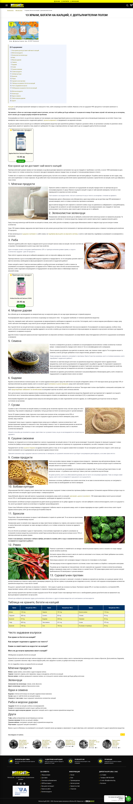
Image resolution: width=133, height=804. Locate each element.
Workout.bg (10, 10)
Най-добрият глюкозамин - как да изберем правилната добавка (47, 743)
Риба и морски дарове (18, 98)
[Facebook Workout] (17, 783)
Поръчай (21, 161)
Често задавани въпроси (19, 85)
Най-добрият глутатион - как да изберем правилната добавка (94, 743)
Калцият (11, 107)
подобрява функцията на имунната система (63, 234)
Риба (13, 57)
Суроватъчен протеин (18, 81)
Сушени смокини (17, 69)
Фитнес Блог (18, 10)
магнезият (73, 496)
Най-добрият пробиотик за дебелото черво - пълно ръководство (24, 743)
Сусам (14, 67)
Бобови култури (16, 74)
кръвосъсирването (50, 120)
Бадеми (14, 64)
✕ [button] (126, 796)
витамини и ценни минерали (58, 384)
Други (14, 100)
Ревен (14, 78)
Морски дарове (16, 60)
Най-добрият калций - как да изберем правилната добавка (70, 743)
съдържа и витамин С (29, 234)
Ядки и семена (16, 96)
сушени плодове (29, 448)
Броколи (14, 76)
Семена (14, 62)
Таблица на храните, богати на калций (23, 83)
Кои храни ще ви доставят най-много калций (25, 50)
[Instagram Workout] (20, 783)
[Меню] (7, 5)
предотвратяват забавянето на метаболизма (26, 389)
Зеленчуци (15, 93)
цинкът (79, 496)
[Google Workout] (24, 783)
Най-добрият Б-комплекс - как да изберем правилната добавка (117, 743)
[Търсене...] (127, 5)
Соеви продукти (17, 71)
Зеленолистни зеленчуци (19, 55)
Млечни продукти (17, 53)
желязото (87, 496)
